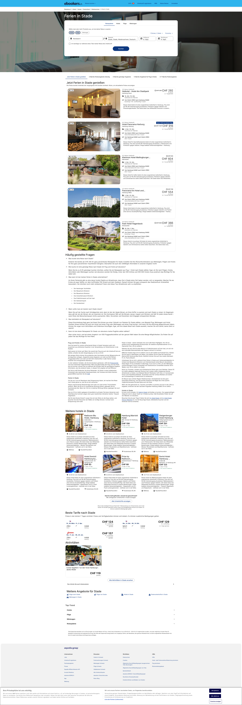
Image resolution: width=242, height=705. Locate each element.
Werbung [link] (66, 681)
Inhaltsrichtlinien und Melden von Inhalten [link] (134, 680)
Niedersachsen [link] (95, 9)
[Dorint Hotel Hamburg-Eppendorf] (158, 474)
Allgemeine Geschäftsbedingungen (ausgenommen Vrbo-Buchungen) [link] (136, 664)
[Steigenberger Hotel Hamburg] (158, 433)
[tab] (109, 23)
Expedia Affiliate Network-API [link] (72, 669)
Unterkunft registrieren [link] (70, 660)
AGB (88, 374)
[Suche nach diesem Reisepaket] (147, 103)
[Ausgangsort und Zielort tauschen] (104, 38)
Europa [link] (79, 9)
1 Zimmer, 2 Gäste (155, 33)
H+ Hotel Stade (154, 398)
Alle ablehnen (215, 696)
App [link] (65, 678)
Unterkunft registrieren (144, 3)
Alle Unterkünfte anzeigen (121, 501)
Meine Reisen (164, 3)
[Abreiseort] (86, 38)
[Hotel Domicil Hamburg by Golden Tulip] (83, 474)
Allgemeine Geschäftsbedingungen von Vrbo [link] (134, 668)
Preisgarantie (114, 363)
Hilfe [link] (153, 657)
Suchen (121, 49)
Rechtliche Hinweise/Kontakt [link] (130, 677)
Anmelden (174, 3)
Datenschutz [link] (126, 657)
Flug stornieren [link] (156, 663)
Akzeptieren (215, 690)
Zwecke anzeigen (215, 701)
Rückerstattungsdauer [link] (158, 666)
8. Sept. (146, 39)
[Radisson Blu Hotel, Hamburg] (83, 433)
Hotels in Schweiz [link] (98, 657)
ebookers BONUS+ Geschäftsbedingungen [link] (134, 674)
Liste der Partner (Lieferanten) (114, 699)
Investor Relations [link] (69, 672)
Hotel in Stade (142, 392)
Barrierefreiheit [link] (127, 671)
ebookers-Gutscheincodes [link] (101, 675)
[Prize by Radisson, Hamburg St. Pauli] (121, 474)
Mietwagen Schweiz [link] (99, 663)
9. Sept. (163, 39)
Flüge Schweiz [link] (97, 666)
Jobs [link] (65, 657)
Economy (168, 33)
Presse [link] (66, 666)
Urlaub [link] (74, 9)
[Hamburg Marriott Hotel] (121, 433)
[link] (80, 595)
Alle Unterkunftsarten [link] (99, 672)
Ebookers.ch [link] (67, 9)
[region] (121, 696)
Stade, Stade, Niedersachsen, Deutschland (123, 39)
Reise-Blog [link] (96, 678)
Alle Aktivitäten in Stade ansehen (121, 580)
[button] (121, 610)
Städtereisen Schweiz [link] (99, 669)
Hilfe (155, 3)
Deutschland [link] (86, 9)
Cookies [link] (125, 660)
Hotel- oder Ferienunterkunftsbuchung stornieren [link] (165, 660)
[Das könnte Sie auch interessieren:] (121, 584)
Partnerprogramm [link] (68, 663)
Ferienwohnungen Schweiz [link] (101, 660)
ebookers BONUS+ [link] (69, 675)
